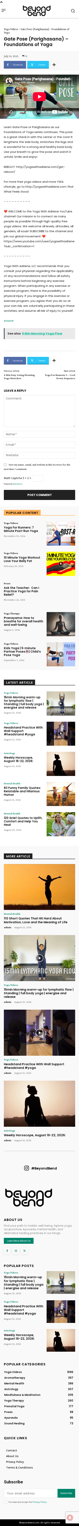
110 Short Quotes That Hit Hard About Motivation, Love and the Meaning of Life (35, 920)
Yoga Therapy (12, 613)
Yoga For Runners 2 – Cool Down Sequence (60, 376)
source (9, 321)
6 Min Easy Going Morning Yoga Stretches (19, 376)
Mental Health (12, 783)
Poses (7, 583)
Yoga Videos (11, 29)
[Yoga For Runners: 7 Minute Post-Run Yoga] (61, 534)
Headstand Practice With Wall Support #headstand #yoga (23, 731)
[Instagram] (15, 1251)
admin (7, 927)
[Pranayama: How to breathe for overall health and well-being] (61, 624)
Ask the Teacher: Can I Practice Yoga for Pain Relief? (21, 591)
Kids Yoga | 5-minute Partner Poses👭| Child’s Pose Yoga (22, 651)
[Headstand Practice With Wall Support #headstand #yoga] (61, 734)
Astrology (9, 753)
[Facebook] (7, 1251)
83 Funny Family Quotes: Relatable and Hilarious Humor (22, 791)
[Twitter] (24, 1251)
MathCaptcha (17, 484)
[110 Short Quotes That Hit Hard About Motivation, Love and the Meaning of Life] (39, 887)
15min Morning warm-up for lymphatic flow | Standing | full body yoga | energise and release (24, 702)
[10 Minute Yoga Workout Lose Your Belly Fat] (61, 564)
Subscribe (66, 1493)
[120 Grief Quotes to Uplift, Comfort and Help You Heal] (61, 824)
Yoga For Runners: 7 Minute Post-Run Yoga (21, 529)
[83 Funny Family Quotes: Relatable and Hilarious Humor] (61, 794)
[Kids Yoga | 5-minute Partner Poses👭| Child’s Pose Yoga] (61, 654)
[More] (54, 65)
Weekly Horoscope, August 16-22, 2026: (18, 759)
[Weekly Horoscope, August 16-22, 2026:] (61, 764)
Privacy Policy (40, 1502)
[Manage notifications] (70, 1518)
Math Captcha (13, 478)
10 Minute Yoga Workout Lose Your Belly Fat (22, 559)
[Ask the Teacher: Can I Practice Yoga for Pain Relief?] (61, 594)
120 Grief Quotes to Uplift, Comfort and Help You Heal (23, 821)
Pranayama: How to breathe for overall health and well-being (23, 621)
